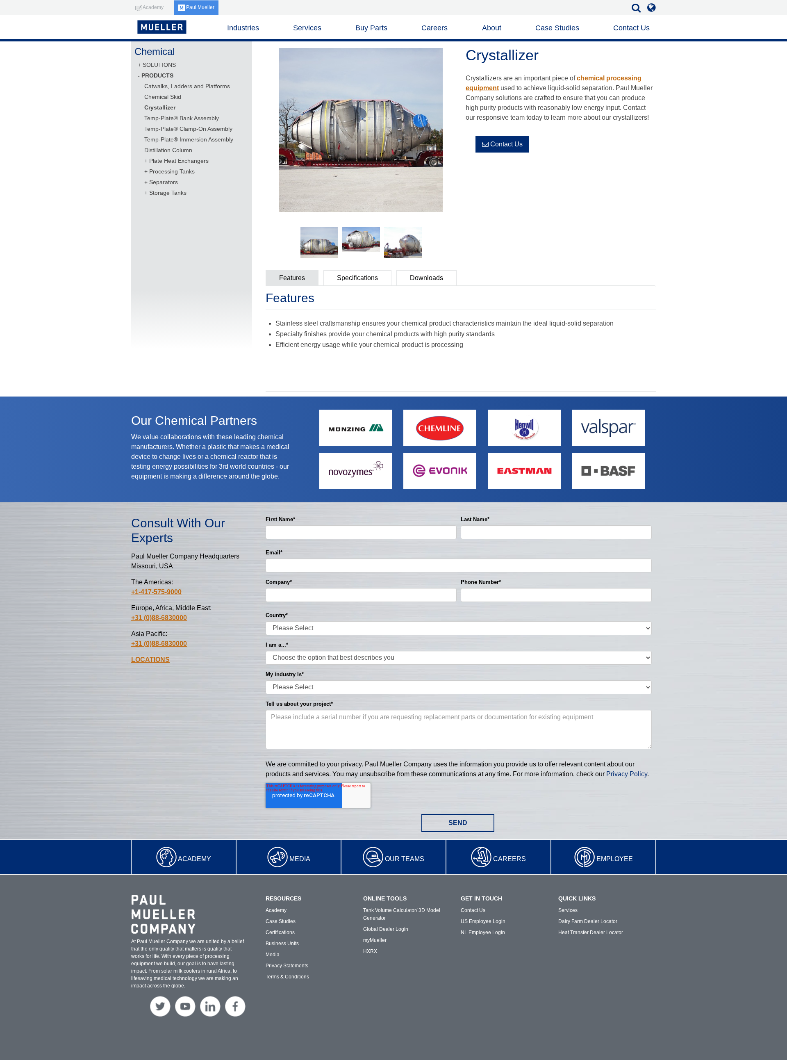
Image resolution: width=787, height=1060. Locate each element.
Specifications (357, 277)
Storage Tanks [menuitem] (168, 192)
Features (292, 277)
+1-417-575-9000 (156, 591)
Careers (509, 858)
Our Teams (404, 858)
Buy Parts (371, 28)
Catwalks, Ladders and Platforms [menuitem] (187, 86)
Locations (150, 659)
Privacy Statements (287, 966)
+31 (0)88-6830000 (159, 617)
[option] (361, 131)
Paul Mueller (199, 7)
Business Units (282, 943)
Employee (614, 858)
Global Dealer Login (385, 929)
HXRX (370, 951)
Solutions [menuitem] (159, 65)
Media (299, 858)
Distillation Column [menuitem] (168, 150)
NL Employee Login (483, 932)
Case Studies (557, 28)
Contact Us (506, 144)
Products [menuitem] (157, 75)
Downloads (426, 277)
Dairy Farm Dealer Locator (587, 921)
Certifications (280, 932)
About (491, 28)
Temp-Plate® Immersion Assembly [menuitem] (188, 139)
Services (307, 28)
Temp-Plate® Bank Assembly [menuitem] (181, 118)
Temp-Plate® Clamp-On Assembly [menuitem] (188, 128)
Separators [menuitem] (163, 182)
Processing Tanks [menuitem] (172, 171)
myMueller (375, 940)
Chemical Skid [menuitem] (162, 96)
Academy (194, 858)
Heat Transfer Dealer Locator (590, 932)
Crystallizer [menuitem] (159, 107)
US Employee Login (483, 921)
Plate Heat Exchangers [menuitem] (179, 160)
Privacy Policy (626, 773)
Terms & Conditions (287, 977)
